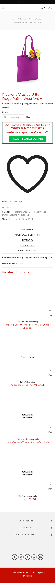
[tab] (27, 229)
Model (5, 112)
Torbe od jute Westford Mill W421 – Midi (27, 442)
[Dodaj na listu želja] (50, 315)
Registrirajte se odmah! (28, 138)
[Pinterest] (31, 2)
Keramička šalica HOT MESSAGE (28, 385)
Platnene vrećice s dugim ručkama (27, 22)
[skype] (32, 219)
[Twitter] (23, 2)
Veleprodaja (22, 19)
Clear (28, 117)
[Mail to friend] (22, 219)
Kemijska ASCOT (27, 499)
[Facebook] (20, 2)
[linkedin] (26, 219)
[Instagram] (27, 2)
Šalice (22, 382)
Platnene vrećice (35, 19)
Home (14, 19)
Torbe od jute (22, 322)
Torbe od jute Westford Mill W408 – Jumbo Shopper (27, 326)
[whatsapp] (29, 219)
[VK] (16, 219)
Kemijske (22, 496)
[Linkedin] (35, 2)
